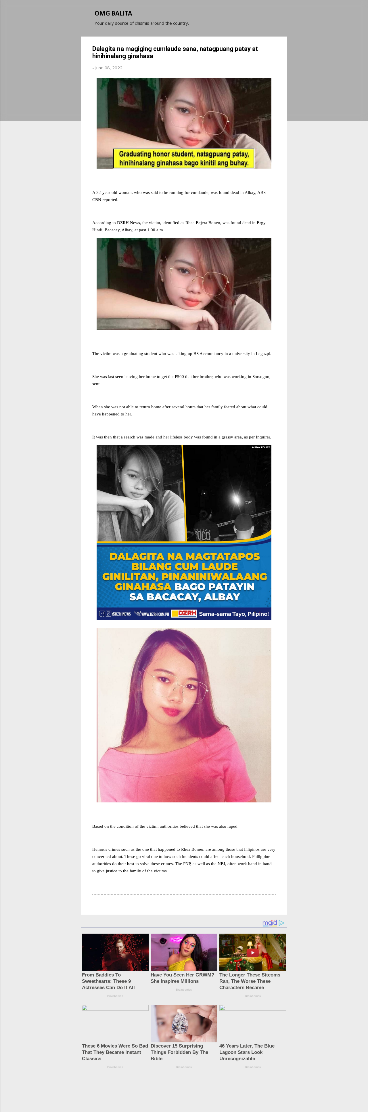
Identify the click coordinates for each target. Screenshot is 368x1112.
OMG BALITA (113, 13)
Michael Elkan (197, 1097)
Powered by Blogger (187, 1085)
